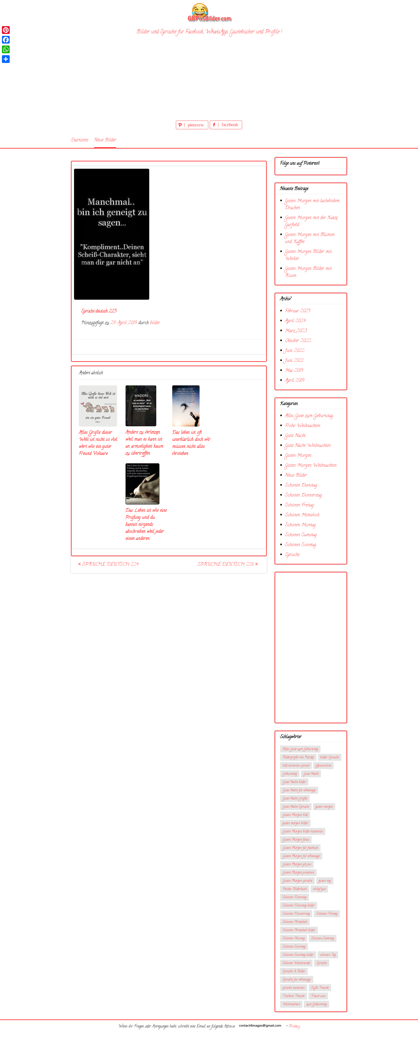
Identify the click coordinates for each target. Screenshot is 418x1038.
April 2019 (294, 380)
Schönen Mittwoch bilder (299, 930)
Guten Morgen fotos (296, 839)
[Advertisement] (209, 83)
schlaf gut (319, 889)
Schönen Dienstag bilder (299, 905)
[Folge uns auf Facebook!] (226, 128)
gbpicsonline (323, 765)
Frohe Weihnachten (302, 425)
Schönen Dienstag (301, 485)
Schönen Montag (300, 525)
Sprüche (292, 554)
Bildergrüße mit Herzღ (298, 757)
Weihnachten (291, 1004)
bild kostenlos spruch (296, 765)
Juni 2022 (294, 350)
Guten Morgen (298, 455)
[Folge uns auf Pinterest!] (193, 128)
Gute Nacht (295, 435)
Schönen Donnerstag (303, 495)
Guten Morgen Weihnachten (310, 465)
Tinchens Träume (294, 996)
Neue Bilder (105, 140)
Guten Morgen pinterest (298, 872)
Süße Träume (320, 988)
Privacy (294, 1027)
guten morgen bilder (295, 823)
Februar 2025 (297, 311)
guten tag (325, 881)
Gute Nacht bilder (294, 782)
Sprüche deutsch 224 (110, 564)
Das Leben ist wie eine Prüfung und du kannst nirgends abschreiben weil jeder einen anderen (146, 524)
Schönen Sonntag (300, 545)
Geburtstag (290, 774)
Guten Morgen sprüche (297, 881)
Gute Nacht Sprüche (296, 806)
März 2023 (296, 331)
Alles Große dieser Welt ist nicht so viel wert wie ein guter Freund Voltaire (98, 443)
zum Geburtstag (316, 1004)
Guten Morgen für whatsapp (301, 856)
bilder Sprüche (329, 757)
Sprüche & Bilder (294, 971)
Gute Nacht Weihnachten (308, 445)
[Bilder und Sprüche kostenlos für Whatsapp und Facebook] (209, 12)
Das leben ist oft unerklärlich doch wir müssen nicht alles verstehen (191, 443)
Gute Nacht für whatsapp (299, 790)
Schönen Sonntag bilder (298, 955)
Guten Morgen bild (295, 815)
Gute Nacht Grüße (295, 798)
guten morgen (324, 806)
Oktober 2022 (298, 340)
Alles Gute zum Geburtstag (309, 416)
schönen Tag (328, 955)
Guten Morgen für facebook (300, 848)
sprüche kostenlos (294, 988)
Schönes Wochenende (296, 963)
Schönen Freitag (299, 505)
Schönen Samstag (301, 535)
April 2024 (295, 321)
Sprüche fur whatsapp (297, 979)
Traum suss (318, 996)
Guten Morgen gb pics (297, 864)
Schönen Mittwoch (302, 515)
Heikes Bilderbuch (295, 889)
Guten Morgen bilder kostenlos (303, 831)
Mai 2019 (294, 370)
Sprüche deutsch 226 (226, 564)
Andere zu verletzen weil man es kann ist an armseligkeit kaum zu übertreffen (144, 443)
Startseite (79, 140)
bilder (155, 323)
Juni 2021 (294, 360)
